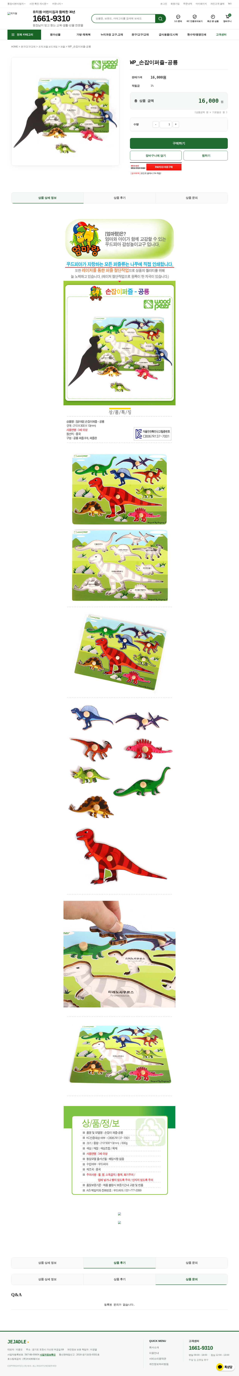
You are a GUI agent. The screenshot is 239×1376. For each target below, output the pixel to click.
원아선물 (55, 34)
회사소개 (154, 1347)
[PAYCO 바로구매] (163, 167)
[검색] (160, 18)
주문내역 (187, 3)
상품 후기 (120, 197)
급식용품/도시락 (168, 34)
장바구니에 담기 (156, 155)
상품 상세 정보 (47, 197)
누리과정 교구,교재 (112, 34)
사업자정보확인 (48, 1354)
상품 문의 (192, 197)
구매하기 (179, 143)
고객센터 (221, 34)
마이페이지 (201, 3)
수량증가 (176, 124)
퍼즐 (62, 46)
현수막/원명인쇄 (196, 34)
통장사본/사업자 (15, 3)
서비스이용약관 (157, 1358)
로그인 (163, 3)
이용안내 (154, 1353)
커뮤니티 (56, 3)
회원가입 (175, 3)
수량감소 (156, 124)
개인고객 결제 (217, 3)
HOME (14, 46)
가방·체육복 (84, 34)
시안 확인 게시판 (38, 3)
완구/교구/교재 (140, 34)
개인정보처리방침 (159, 1364)
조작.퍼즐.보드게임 (48, 46)
